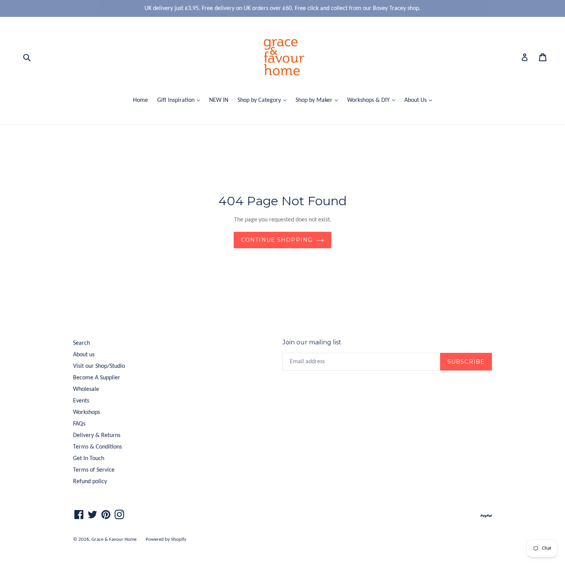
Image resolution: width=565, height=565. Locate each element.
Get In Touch (88, 458)
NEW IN (218, 100)
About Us (420, 100)
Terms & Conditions (97, 447)
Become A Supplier (96, 378)
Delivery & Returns (96, 435)
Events (81, 401)
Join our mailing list (311, 342)
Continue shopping (276, 239)
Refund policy (90, 482)
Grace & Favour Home (113, 539)
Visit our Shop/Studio (99, 366)
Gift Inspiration (180, 100)
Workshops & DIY (373, 100)
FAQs (79, 424)
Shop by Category (264, 100)
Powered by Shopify (166, 539)
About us (84, 355)
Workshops (86, 412)
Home (140, 100)
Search (81, 343)
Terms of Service (94, 470)
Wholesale (86, 389)
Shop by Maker (319, 100)
